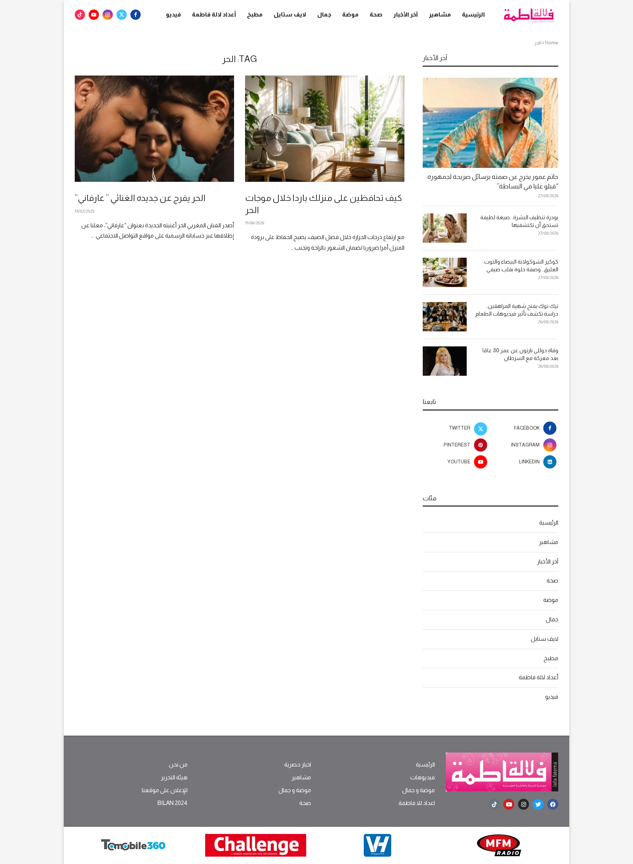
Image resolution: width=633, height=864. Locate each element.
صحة (376, 14)
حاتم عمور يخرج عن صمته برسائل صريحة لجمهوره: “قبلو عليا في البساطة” (492, 181)
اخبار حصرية (297, 765)
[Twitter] (121, 15)
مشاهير (440, 14)
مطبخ (255, 14)
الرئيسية (473, 14)
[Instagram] (108, 15)
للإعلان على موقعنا (165, 790)
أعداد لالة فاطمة (214, 14)
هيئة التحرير (174, 777)
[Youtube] (94, 15)
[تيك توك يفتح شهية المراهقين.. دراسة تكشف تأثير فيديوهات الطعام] (445, 316)
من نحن (178, 765)
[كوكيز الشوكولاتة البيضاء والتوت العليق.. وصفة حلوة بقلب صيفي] (445, 272)
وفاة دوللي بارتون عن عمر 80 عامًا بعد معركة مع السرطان (520, 354)
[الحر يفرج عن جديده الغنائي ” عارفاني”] (154, 129)
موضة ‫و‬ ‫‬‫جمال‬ (418, 790)
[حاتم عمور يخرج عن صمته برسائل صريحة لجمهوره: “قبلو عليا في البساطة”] (490, 123)
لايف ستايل (290, 14)
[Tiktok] (80, 15)
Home (551, 42)
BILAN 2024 (172, 803)
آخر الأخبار (405, 14)
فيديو (173, 14)
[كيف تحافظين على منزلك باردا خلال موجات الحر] (324, 129)
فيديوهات (422, 777)
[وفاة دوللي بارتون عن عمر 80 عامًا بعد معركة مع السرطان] (445, 361)
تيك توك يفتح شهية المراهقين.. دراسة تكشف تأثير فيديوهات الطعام (516, 310)
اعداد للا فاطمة (417, 803)
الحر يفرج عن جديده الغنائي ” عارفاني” (140, 198)
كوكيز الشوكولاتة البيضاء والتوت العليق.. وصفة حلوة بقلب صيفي (521, 265)
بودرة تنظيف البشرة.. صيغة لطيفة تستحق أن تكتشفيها (519, 221)
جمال (324, 14)
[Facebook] (135, 15)
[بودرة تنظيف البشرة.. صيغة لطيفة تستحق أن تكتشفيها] (445, 228)
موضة (350, 14)
